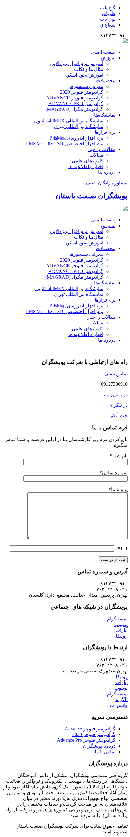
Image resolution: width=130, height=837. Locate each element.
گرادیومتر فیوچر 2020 (81, 92)
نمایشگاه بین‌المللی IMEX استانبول (68, 120)
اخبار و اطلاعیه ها (85, 166)
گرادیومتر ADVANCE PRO (75, 103)
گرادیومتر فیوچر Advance (90, 728)
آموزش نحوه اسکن (84, 74)
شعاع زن (106, 24)
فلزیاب (108, 13)
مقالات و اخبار (101, 149)
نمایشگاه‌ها (104, 115)
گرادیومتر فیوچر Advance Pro (86, 740)
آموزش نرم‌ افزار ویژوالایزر (76, 63)
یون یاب (107, 19)
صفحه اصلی (103, 52)
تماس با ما (105, 751)
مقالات (96, 155)
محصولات (105, 80)
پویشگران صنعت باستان (91, 196)
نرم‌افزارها (105, 132)
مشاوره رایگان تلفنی (107, 182)
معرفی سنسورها (86, 86)
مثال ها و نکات (88, 69)
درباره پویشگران (99, 745)
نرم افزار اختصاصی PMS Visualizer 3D (64, 143)
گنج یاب (107, 7)
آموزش (108, 57)
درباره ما (106, 172)
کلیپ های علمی (87, 160)
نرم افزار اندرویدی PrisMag (76, 137)
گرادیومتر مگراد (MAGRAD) (74, 109)
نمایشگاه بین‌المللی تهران (78, 126)
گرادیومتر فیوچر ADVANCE (74, 97)
